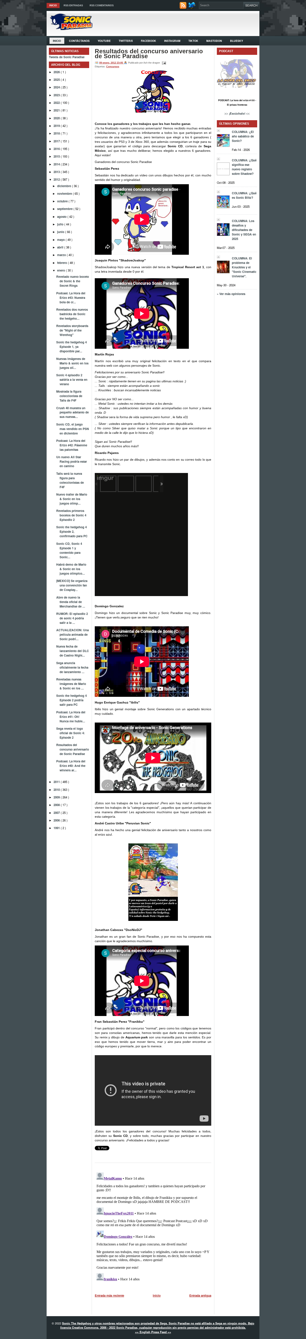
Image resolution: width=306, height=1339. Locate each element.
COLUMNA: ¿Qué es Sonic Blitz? (244, 195)
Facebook (148, 41)
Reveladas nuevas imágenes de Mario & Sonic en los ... (71, 683)
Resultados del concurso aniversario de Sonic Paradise (72, 749)
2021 (57, 110)
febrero (62, 263)
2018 (57, 133)
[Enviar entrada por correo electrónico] (163, 62)
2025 (57, 79)
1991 (57, 828)
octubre (63, 201)
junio (61, 232)
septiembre (65, 209)
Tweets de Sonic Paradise (66, 57)
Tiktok (193, 41)
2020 (57, 118)
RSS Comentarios (102, 5)
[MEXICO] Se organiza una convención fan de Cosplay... (71, 585)
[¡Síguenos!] (192, 8)
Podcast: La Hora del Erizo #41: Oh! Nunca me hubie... (70, 716)
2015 (57, 156)
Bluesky (236, 41)
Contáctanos (79, 41)
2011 (57, 782)
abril (60, 247)
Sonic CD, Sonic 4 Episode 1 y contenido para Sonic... (69, 550)
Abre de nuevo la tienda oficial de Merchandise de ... (70, 601)
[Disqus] (153, 1227)
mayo (61, 239)
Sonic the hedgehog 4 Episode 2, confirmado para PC (72, 531)
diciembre (64, 186)
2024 (57, 87)
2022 (57, 103)
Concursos (112, 66)
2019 (57, 126)
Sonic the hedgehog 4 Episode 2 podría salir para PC (71, 700)
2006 (57, 820)
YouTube (104, 41)
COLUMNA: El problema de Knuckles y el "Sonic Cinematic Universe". (244, 267)
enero (61, 270)
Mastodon (214, 41)
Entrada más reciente (109, 1295)
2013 (57, 172)
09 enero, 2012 (108, 62)
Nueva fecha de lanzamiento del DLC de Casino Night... (72, 650)
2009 (57, 797)
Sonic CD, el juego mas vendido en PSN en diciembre (72, 428)
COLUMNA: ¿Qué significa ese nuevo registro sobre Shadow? (244, 167)
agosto (62, 216)
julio (60, 224)
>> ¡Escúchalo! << (237, 113)
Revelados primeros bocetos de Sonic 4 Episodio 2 (71, 515)
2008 (57, 805)
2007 (57, 813)
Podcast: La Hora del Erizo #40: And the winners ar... (70, 765)
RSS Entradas (73, 5)
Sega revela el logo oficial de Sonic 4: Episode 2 (70, 733)
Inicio (53, 5)
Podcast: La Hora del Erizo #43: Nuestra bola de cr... (70, 297)
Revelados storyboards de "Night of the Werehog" (72, 330)
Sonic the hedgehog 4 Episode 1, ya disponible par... (71, 346)
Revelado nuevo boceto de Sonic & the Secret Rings (72, 281)
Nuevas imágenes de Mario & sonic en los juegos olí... (72, 363)
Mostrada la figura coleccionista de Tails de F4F (69, 395)
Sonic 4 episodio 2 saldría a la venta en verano (71, 379)
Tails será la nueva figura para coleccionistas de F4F (70, 480)
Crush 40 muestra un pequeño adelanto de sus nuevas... (72, 412)
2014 (57, 164)
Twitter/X (126, 41)
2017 (57, 141)
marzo (62, 255)
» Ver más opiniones (231, 294)
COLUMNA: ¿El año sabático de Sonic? (243, 136)
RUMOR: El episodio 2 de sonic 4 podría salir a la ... (72, 618)
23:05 (120, 62)
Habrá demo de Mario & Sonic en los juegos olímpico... (71, 568)
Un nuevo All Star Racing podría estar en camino (71, 461)
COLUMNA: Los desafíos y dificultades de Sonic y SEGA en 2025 (244, 230)
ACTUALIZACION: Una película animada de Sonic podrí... (72, 634)
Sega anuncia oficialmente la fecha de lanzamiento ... (72, 667)
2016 (57, 149)
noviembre (65, 193)
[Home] (70, 29)
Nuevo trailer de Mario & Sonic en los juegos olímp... (71, 498)
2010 (57, 789)
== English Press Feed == (153, 1332)
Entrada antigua (200, 1295)
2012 (57, 179)
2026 (57, 72)
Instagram (172, 41)
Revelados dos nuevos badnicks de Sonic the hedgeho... (72, 314)
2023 (57, 95)
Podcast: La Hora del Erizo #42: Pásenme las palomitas (71, 445)
